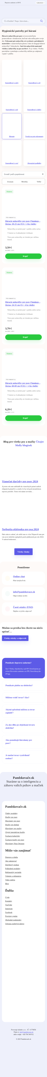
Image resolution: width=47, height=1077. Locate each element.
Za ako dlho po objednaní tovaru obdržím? (20, 726)
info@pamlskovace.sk (24, 591)
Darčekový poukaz (12, 865)
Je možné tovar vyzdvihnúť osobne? (17, 757)
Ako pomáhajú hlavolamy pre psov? (18, 741)
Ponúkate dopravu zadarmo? (18, 663)
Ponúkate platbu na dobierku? (19, 685)
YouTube (8, 905)
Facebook (8, 912)
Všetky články (23, 552)
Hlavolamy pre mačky (13, 829)
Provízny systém (11, 916)
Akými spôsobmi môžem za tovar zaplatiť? (20, 711)
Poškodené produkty (12, 869)
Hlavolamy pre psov (12, 821)
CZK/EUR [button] (40, 3)
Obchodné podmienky (13, 920)
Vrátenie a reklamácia (13, 876)
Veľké (38, 182)
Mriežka (24, 182)
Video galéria (10, 880)
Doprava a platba (11, 857)
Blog (7, 884)
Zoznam (10, 182)
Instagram (9, 909)
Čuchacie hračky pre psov (14, 840)
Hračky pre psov (11, 817)
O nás (7, 897)
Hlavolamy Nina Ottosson (14, 844)
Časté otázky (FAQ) (23, 607)
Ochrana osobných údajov (14, 924)
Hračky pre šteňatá (12, 825)
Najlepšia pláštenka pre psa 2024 (20, 529)
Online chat (19, 576)
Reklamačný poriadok (13, 872)
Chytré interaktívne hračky (15, 832)
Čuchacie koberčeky (12, 836)
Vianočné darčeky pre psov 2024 (20, 481)
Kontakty (8, 901)
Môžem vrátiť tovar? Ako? (17, 697)
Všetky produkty (11, 813)
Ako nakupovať (11, 861)
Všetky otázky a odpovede (15, 638)
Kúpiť (25, 256)
